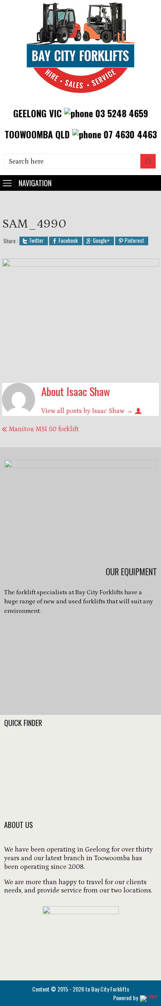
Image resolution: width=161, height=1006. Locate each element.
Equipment (22, 782)
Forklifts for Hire (31, 749)
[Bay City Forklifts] (80, 96)
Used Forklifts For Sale (40, 771)
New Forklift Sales (33, 760)
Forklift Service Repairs (42, 793)
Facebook (68, 240)
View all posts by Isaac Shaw (87, 411)
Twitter (36, 240)
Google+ (101, 240)
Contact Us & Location (41, 804)
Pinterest (134, 240)
